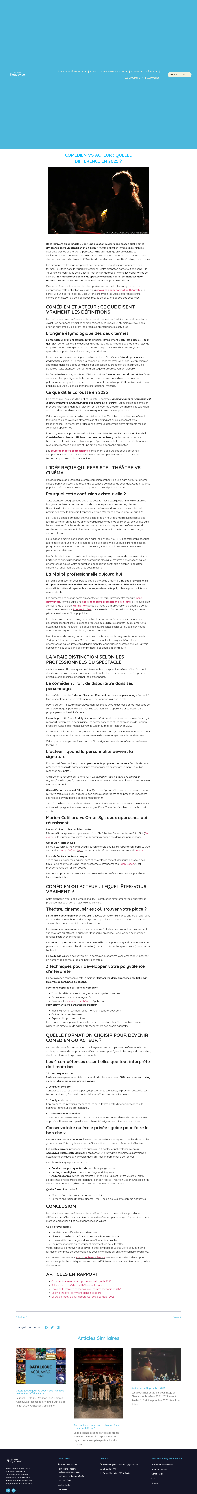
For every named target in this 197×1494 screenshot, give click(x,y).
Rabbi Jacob (127, 863)
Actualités (153, 77)
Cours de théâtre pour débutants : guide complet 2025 (82, 1296)
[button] (46, 1327)
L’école (150, 71)
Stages (135, 71)
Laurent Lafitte (82, 609)
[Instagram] (8, 1490)
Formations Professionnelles (107, 71)
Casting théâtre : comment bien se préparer (77, 1292)
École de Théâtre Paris (70, 71)
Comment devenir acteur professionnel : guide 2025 (81, 1281)
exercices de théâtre (79, 1001)
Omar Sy (139, 850)
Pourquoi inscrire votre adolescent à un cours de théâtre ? (96, 1427)
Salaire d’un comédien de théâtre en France (77, 1285)
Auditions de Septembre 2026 (148, 1388)
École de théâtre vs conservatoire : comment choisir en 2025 (86, 1289)
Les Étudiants (132, 77)
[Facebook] (14, 1490)
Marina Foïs (80, 605)
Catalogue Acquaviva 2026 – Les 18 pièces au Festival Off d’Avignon (40, 1392)
